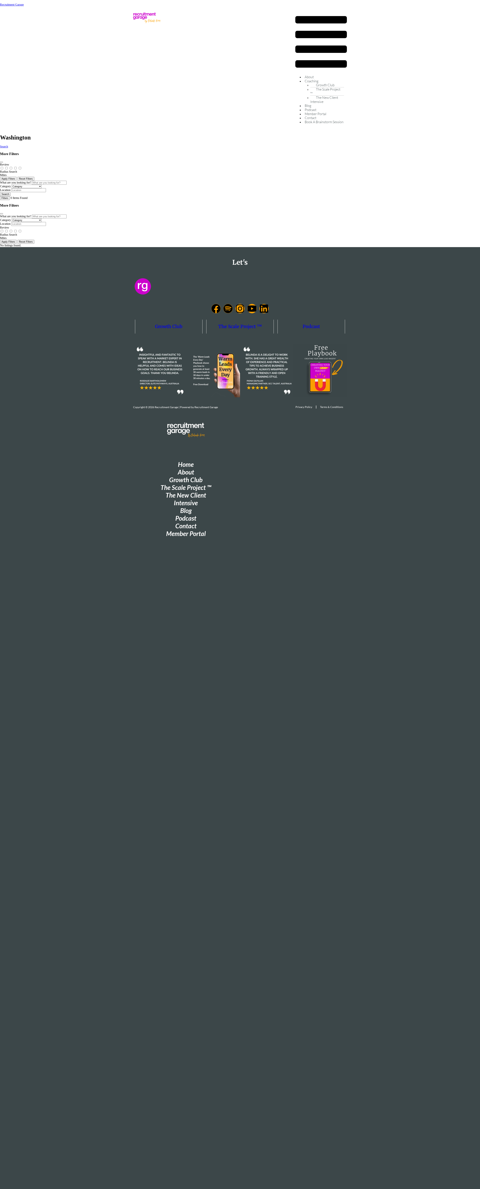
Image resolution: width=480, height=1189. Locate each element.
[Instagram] (240, 308)
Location (5, 190)
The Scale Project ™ (325, 91)
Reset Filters (26, 178)
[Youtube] (252, 308)
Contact (310, 118)
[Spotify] (228, 308)
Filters (5, 198)
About (309, 77)
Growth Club (168, 326)
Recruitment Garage (12, 4)
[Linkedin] (264, 308)
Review (4, 164)
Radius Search (8, 171)
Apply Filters (8, 178)
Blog (308, 105)
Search (4, 146)
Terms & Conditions (331, 407)
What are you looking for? (15, 182)
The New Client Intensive (324, 99)
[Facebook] (216, 308)
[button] (321, 42)
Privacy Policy (304, 407)
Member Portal (315, 114)
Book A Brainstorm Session (324, 122)
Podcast (310, 110)
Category (5, 186)
